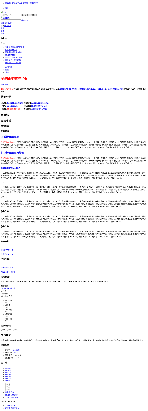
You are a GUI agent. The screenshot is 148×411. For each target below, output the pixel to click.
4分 (11, 288)
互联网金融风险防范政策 (14, 47)
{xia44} (8, 380)
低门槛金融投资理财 (15, 103)
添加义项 (8, 67)
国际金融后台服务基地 (14, 52)
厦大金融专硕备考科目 (68, 89)
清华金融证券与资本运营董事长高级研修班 (21, 3)
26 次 (16, 353)
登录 (7, 8)
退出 (2, 33)
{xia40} (8, 372)
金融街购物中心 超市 (39, 106)
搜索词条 (24, 20)
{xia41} (8, 374)
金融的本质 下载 (7, 250)
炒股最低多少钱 (7, 267)
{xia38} (8, 368)
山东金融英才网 (11, 50)
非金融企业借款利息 (13, 60)
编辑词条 (4, 23)
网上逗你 (16, 350)
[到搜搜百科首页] (5, 18)
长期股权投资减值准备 (87, 89)
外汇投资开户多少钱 (13, 63)
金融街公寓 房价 (7, 254)
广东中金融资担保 (12, 408)
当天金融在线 (12, 106)
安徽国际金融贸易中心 (40, 103)
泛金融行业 (102, 89)
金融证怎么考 (10, 405)
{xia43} (8, 378)
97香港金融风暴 (10, 137)
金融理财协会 (10, 55)
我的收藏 (7, 26)
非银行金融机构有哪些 (14, 57)
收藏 (10, 23)
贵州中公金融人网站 (116, 89)
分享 (2, 28)
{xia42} (8, 376)
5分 (14, 288)
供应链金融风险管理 (12, 152)
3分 (8, 288)
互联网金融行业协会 (39, 109)
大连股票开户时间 (8, 272)
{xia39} (8, 370)
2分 (5, 288)
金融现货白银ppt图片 (10, 168)
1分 (2, 288)
